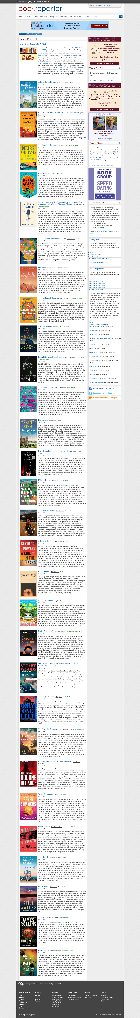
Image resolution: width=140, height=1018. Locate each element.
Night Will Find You (47, 630)
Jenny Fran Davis (51, 267)
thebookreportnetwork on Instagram (105, 398)
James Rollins (54, 917)
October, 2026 (94, 256)
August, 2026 (94, 252)
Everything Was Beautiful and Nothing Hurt (102, 338)
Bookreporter (72, 995)
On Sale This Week (57, 997)
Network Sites (72, 992)
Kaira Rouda (57, 950)
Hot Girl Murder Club (95, 352)
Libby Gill (56, 601)
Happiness (42, 419)
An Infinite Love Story (95, 356)
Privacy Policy (105, 999)
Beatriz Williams (64, 145)
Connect (21, 1008)
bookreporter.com (24, 992)
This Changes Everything (97, 378)
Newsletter (22, 1004)
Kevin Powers (60, 541)
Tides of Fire (43, 917)
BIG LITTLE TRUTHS (96, 158)
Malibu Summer (45, 600)
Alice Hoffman (60, 511)
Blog (20, 1006)
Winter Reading (56, 999)
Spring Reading (56, 1001)
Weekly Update (56, 995)
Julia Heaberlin (62, 631)
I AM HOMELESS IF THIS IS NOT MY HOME (70, 68)
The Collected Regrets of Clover (51, 238)
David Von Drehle (76, 204)
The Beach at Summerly (48, 145)
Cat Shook (61, 480)
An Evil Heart (44, 326)
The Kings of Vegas (95, 360)
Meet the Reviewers (107, 997)
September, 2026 (95, 254)
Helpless (91, 348)
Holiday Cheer (56, 1006)
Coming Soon (23, 1002)
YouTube (38, 1001)
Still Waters (43, 886)
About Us (103, 995)
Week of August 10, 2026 (97, 283)
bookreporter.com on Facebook (104, 388)
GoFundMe (104, 213)
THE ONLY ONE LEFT (73, 58)
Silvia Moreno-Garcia (56, 827)
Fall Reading (55, 1004)
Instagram (38, 999)
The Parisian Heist (94, 370)
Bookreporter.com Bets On (98, 262)
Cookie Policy (105, 1001)
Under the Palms (45, 950)
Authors (21, 999)
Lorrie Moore (77, 451)
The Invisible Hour (46, 510)
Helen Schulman (55, 572)
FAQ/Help (87, 992)
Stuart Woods (52, 666)
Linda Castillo (55, 326)
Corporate (104, 992)
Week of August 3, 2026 (96, 281)
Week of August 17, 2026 (97, 285)
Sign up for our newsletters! (101, 5)
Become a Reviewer (91, 995)
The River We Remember (48, 729)
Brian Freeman (76, 762)
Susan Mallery (58, 857)
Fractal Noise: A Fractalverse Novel (52, 356)
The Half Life (93, 344)
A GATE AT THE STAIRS (66, 70)
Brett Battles (62, 666)
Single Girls (92, 374)
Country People (93, 334)
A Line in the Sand (46, 541)
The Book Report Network (41, 1)
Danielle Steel (52, 420)
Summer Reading (57, 1002)
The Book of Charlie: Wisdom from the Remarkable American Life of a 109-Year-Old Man (60, 202)
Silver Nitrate (43, 826)
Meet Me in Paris (94, 366)
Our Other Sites (21, 1)
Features (21, 1001)
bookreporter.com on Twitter (102, 393)
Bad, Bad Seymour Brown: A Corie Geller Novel (58, 112)
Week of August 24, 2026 (97, 287)
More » (91, 322)
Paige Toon (57, 794)
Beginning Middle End (95, 326)
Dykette (41, 267)
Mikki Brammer (71, 239)
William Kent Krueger (67, 729)
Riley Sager (59, 697)
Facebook (38, 995)
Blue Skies (42, 173)
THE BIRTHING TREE (97, 160)
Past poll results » (106, 80)
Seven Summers (45, 794)
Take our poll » (94, 80)
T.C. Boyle (52, 173)
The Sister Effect (45, 857)
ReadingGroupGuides (74, 997)
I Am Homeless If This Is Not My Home (55, 451)
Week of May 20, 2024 (33, 34)
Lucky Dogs (43, 571)
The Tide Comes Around (96, 382)
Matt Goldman (53, 887)
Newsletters (55, 992)
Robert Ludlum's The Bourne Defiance (54, 761)
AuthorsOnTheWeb (74, 999)
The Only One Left (46, 696)
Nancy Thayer (64, 82)
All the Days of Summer (48, 81)
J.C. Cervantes (65, 298)
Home (21, 34)
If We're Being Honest (47, 480)
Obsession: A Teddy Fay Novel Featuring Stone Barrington (58, 664)
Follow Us (38, 992)
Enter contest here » (96, 165)
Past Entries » (108, 165)
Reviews (21, 997)
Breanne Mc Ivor (65, 387)
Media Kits (88, 997)
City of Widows (93, 330)
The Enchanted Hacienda (48, 298)
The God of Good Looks (48, 387)
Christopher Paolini (74, 357)
